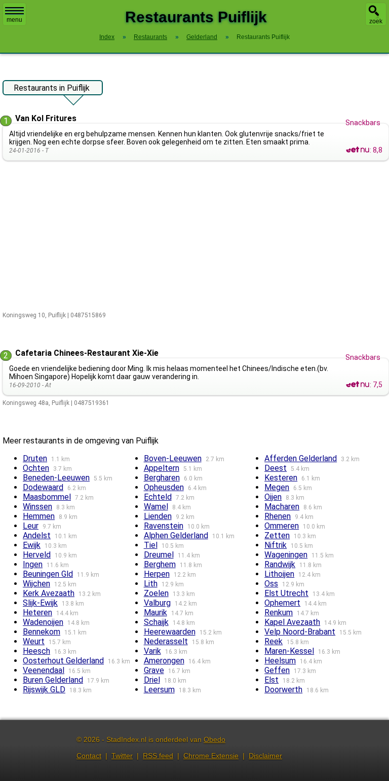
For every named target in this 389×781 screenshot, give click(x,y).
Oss (271, 583)
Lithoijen (279, 574)
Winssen (37, 506)
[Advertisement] (196, 237)
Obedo (214, 739)
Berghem (160, 564)
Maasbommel (47, 497)
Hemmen (39, 516)
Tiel (151, 545)
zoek (375, 21)
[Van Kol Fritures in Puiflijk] (357, 150)
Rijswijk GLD (44, 689)
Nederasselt (166, 641)
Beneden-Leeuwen (56, 477)
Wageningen (285, 555)
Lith (151, 583)
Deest (275, 468)
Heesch (36, 651)
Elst (271, 680)
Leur (30, 526)
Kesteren (280, 477)
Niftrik (275, 545)
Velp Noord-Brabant (299, 632)
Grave (154, 670)
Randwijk (279, 564)
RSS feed (158, 756)
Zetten (277, 535)
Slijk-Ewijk (40, 603)
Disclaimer (265, 756)
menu (14, 19)
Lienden (158, 516)
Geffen (277, 670)
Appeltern (161, 468)
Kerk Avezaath (48, 593)
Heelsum (280, 660)
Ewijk (32, 545)
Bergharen (162, 477)
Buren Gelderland (53, 680)
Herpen (157, 574)
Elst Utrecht (286, 593)
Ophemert (282, 603)
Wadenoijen (43, 622)
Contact (88, 756)
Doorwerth (283, 689)
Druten (35, 458)
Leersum (159, 689)
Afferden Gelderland (300, 458)
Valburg (157, 603)
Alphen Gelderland (176, 535)
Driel (152, 680)
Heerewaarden (170, 632)
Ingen (33, 564)
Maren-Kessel (289, 651)
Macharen (281, 506)
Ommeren (281, 526)
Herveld (37, 555)
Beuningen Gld (48, 574)
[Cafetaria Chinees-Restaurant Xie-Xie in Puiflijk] (357, 385)
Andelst (37, 535)
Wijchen (36, 583)
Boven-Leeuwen (173, 458)
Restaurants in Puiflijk (52, 88)
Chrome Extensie (211, 756)
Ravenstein (163, 526)
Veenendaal (43, 670)
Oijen (273, 497)
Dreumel (159, 555)
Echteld (158, 497)
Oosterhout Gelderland (63, 660)
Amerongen (164, 660)
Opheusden (164, 487)
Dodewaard (43, 487)
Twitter (122, 756)
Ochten (36, 468)
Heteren (37, 612)
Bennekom (41, 632)
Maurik (155, 612)
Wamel (156, 506)
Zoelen (156, 593)
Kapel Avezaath (292, 622)
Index (106, 37)
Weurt (34, 641)
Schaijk (156, 622)
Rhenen (277, 516)
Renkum (278, 612)
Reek (273, 641)
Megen (276, 487)
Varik (152, 651)
